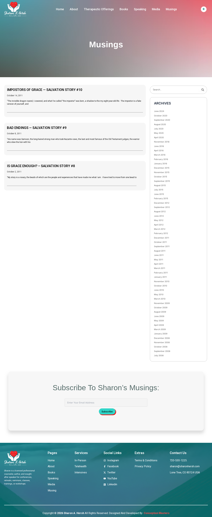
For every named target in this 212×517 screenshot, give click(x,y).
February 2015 (161, 198)
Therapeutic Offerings (99, 9)
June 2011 (159, 255)
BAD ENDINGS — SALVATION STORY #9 (36, 128)
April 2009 (159, 325)
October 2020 (160, 115)
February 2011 (161, 272)
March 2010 (159, 299)
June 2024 (159, 111)
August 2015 (160, 185)
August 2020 (160, 124)
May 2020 (159, 133)
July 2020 (158, 128)
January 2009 (160, 333)
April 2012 (158, 224)
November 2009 (162, 303)
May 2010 (158, 294)
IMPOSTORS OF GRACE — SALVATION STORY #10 (44, 90)
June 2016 (159, 146)
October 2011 (160, 242)
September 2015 (162, 181)
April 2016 (159, 150)
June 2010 (159, 290)
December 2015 (161, 168)
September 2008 (162, 351)
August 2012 (160, 211)
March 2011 (159, 268)
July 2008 (159, 355)
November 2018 (161, 141)
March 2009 (160, 329)
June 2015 (159, 194)
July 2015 (158, 189)
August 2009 (160, 312)
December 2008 (162, 338)
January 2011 (160, 277)
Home (60, 9)
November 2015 (161, 172)
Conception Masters (156, 513)
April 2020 (159, 137)
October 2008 (160, 346)
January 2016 (160, 163)
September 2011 (162, 246)
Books (124, 9)
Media (156, 9)
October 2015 (160, 176)
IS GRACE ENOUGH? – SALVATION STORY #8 (41, 166)
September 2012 (162, 207)
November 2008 (162, 342)
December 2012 (161, 203)
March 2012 (159, 229)
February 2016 (161, 159)
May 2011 (158, 259)
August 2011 (159, 251)
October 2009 (160, 307)
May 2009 (159, 320)
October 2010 (160, 285)
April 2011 (158, 264)
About (74, 9)
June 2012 (159, 216)
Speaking (140, 9)
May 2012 (158, 220)
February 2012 (161, 233)
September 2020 (162, 120)
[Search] (203, 89)
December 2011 (161, 238)
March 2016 (159, 155)
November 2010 (161, 281)
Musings (171, 9)
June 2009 (159, 316)
